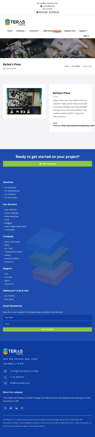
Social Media (10, 230)
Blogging (8, 223)
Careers (8, 255)
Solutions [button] (34, 31)
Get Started (49, 163)
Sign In (7, 280)
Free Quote (9, 299)
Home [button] (9, 31)
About (27, 359)
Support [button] (83, 31)
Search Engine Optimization (16, 226)
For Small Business (12, 191)
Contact (34, 359)
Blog (11, 359)
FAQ (6, 274)
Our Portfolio (75, 66)
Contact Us (9, 262)
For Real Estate (11, 197)
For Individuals (10, 187)
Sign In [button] (86, 36)
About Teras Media (12, 242)
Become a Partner (12, 258)
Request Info (69, 31)
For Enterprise (10, 194)
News (7, 245)
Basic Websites (11, 209)
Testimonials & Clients (14, 252)
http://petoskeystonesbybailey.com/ (78, 125)
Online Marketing (11, 216)
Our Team (9, 248)
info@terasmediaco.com (49, 3)
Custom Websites (12, 213)
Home (67, 66)
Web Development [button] (51, 31)
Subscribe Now (47, 329)
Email (7, 219)
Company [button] (20, 31)
